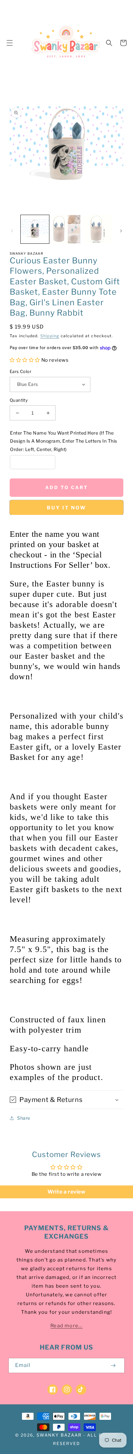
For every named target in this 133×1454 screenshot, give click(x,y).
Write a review (66, 1192)
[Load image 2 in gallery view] (66, 229)
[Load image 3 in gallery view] (98, 229)
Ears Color (20, 371)
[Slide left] (12, 231)
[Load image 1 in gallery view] (35, 229)
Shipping (49, 335)
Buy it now (66, 508)
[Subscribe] (113, 1365)
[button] (10, 43)
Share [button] (23, 1118)
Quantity (19, 400)
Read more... (66, 1326)
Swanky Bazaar (59, 1435)
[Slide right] (121, 231)
